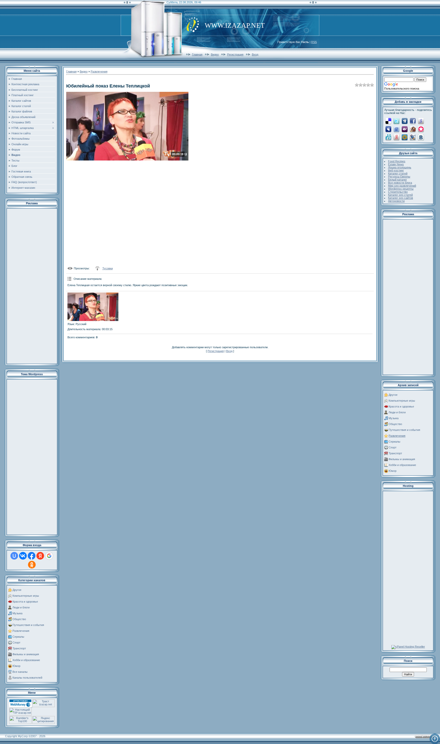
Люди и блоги (21, 607)
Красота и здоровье (25, 601)
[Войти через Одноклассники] (32, 564)
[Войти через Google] (49, 556)
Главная (197, 54)
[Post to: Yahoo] (405, 128)
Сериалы (18, 636)
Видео (215, 54)
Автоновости (396, 200)
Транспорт (19, 648)
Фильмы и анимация (25, 654)
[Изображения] (92, 307)
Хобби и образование (26, 660)
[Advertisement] (31, 286)
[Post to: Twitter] (396, 120)
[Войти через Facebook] (31, 556)
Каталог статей (397, 173)
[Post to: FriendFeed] (396, 128)
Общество (19, 619)
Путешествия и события (28, 624)
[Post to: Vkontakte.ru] (421, 137)
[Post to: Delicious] (388, 120)
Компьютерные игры (25, 595)
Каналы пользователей (27, 677)
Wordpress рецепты (401, 188)
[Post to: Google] (421, 120)
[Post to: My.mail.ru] (405, 137)
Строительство (398, 191)
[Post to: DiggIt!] (405, 120)
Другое (16, 589)
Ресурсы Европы (399, 176)
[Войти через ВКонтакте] (23, 556)
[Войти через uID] (14, 556)
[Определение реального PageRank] (20, 714)
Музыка (17, 613)
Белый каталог (397, 179)
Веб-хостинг (396, 170)
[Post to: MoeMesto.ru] (388, 137)
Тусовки (107, 268)
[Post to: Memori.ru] (421, 128)
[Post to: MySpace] (388, 128)
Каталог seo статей (400, 194)
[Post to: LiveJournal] (413, 137)
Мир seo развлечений (402, 185)
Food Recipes (396, 161)
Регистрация (235, 54)
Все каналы (20, 671)
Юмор (16, 665)
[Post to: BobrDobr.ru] (413, 128)
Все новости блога (400, 182)
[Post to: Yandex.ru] (396, 137)
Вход (255, 54)
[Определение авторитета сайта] (43, 706)
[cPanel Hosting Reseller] (408, 646)
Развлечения (20, 630)
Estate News (396, 164)
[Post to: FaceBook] (413, 120)
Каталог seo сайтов (400, 197)
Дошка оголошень (399, 167)
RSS (314, 41)
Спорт (16, 642)
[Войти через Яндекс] (40, 556)
